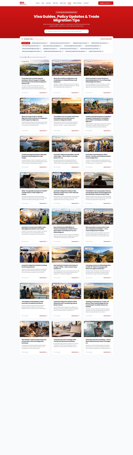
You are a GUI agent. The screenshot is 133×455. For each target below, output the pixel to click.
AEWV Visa (63, 3)
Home (37, 3)
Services (48, 3)
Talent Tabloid (77, 3)
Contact (86, 3)
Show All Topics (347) (106, 39)
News (69, 3)
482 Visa (55, 3)
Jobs (42, 3)
